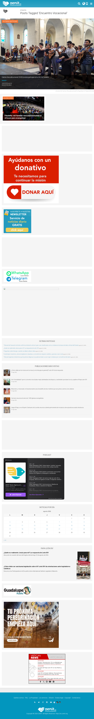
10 (10, 525)
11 (22, 525)
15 (71, 525)
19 (34, 529)
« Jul (5, 540)
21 (59, 529)
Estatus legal (59, 698)
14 (59, 525)
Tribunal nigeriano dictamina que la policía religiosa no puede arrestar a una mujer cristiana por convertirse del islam (37, 357)
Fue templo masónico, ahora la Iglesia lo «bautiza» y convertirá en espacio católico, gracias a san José (33, 354)
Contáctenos (76, 698)
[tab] (38, 656)
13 (47, 525)
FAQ (26, 698)
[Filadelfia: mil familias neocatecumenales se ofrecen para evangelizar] (23, 108)
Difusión (51, 698)
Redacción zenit (7, 85)
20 (47, 529)
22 (71, 529)
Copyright (68, 698)
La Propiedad (33, 698)
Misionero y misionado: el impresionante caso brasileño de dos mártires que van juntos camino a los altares (42, 389)
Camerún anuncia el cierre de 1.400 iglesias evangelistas (27, 398)
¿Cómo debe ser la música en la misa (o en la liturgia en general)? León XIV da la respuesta (37, 370)
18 (22, 529)
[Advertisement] (47, 138)
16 (84, 525)
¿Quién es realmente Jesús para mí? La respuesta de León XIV (21, 348)
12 (34, 525)
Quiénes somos (19, 698)
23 (84, 529)
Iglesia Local (8, 98)
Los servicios (43, 698)
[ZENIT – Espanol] (26, 3)
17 (10, 529)
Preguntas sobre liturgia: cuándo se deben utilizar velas (19, 351)
